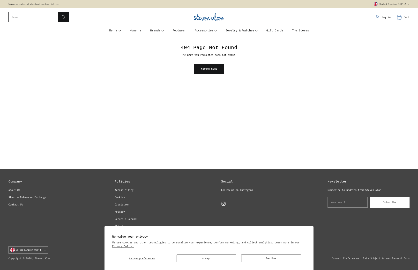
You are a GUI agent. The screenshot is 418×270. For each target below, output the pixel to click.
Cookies (120, 197)
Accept (206, 258)
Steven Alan (43, 258)
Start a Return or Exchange (27, 197)
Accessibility (124, 190)
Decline (271, 258)
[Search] (63, 17)
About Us (14, 190)
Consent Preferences (345, 258)
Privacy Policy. (123, 246)
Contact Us (15, 204)
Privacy (120, 211)
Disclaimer (122, 204)
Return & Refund (125, 219)
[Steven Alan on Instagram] (223, 204)
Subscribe (389, 202)
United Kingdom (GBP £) (393, 4)
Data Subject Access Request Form (386, 258)
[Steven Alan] (209, 17)
